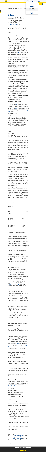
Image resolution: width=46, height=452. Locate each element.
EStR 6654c (17, 343)
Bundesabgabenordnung (19, 438)
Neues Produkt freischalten (31, 13)
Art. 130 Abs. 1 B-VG (15, 286)
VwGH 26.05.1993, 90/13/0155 (11, 385)
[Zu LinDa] (6, 1)
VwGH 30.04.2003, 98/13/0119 (15, 376)
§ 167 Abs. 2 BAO (14, 438)
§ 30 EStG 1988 (11, 85)
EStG (26, 106)
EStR (18, 52)
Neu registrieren (31, 12)
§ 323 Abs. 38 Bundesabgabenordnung (13, 284)
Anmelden (32, 6)
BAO (8, 249)
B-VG (17, 24)
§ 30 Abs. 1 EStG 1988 (10, 318)
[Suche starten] (23, 1)
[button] (27, 1)
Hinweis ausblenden (23, 450)
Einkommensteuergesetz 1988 (19, 435)
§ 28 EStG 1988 (14, 436)
